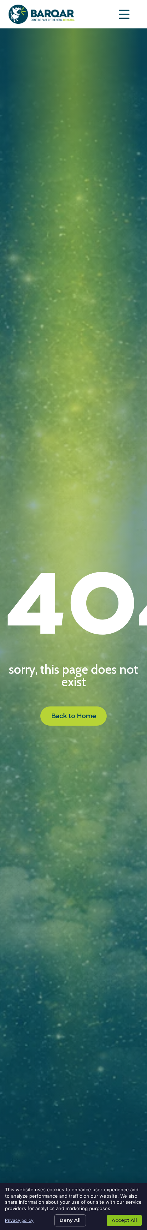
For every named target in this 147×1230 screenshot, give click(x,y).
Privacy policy (19, 1220)
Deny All (70, 1220)
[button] (124, 14)
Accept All (124, 1220)
